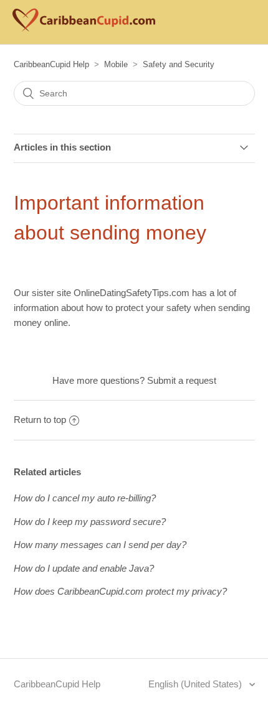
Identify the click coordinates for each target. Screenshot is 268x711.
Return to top (40, 419)
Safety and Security (178, 64)
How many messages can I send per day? (100, 544)
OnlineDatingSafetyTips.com (131, 292)
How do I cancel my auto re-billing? (85, 498)
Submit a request (181, 380)
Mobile (116, 64)
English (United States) (196, 684)
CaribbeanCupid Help (51, 64)
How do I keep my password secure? (90, 521)
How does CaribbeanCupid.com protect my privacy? (120, 591)
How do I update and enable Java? (84, 568)
